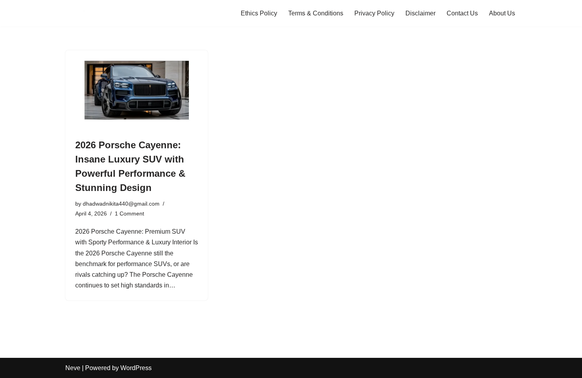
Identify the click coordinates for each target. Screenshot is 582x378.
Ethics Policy (259, 13)
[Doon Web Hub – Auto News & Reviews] (89, 13)
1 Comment (129, 213)
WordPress (136, 368)
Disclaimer (420, 13)
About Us (502, 13)
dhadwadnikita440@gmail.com (121, 203)
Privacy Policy (374, 13)
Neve (72, 368)
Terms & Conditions (315, 13)
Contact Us (462, 13)
